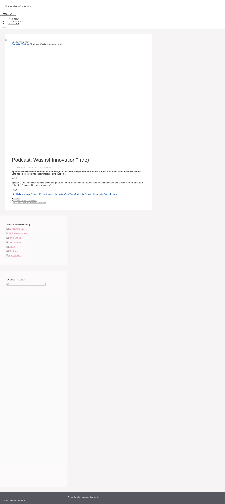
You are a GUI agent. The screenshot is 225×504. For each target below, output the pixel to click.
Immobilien (13, 19)
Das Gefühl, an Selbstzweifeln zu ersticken (29, 203)
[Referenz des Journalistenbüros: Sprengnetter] (14, 255)
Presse (70, 497)
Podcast (16, 199)
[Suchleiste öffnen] (5, 28)
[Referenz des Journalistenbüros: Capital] (11, 247)
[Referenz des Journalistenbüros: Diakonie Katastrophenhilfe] (14, 238)
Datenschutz (94, 497)
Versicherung (15, 21)
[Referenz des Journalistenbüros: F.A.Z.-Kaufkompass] (17, 233)
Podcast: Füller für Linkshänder (25, 201)
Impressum (85, 497)
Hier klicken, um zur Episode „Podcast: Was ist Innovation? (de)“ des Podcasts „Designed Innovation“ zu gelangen (64, 194)
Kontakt (77, 497)
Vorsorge (13, 24)
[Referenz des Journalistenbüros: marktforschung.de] (16, 229)
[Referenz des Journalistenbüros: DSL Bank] (12, 251)
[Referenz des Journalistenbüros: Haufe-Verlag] (14, 242)
